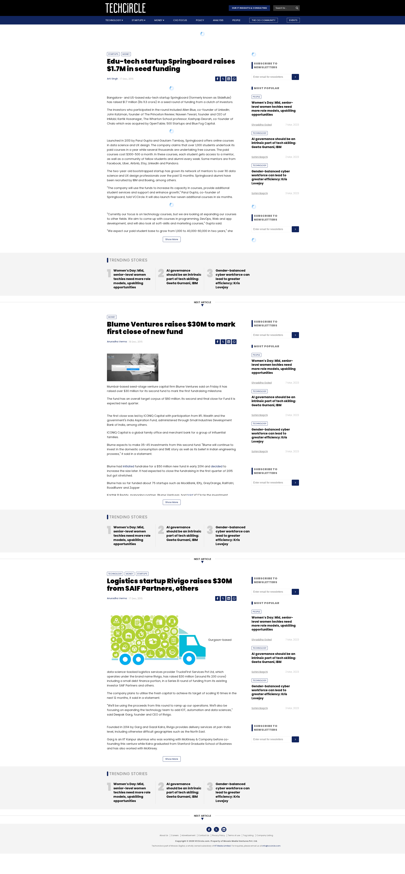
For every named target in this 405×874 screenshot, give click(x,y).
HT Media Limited (222, 845)
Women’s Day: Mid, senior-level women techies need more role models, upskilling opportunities (274, 108)
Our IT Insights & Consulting (249, 7)
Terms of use (234, 835)
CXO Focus (180, 20)
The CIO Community (263, 20)
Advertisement (188, 835)
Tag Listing (248, 835)
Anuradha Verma (117, 341)
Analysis (218, 20)
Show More (171, 239)
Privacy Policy (218, 835)
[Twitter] (223, 78)
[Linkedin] (228, 78)
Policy (200, 20)
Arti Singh (112, 78)
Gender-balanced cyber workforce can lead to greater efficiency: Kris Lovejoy (271, 177)
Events (293, 20)
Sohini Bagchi (260, 157)
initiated (128, 466)
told (190, 495)
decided (216, 466)
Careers (175, 835)
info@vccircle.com (271, 845)
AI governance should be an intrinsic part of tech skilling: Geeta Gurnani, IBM (274, 143)
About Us (164, 835)
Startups (138, 20)
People (236, 20)
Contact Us (203, 835)
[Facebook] (217, 78)
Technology (113, 20)
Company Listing (264, 835)
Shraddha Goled (262, 125)
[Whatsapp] (234, 78)
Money (158, 20)
